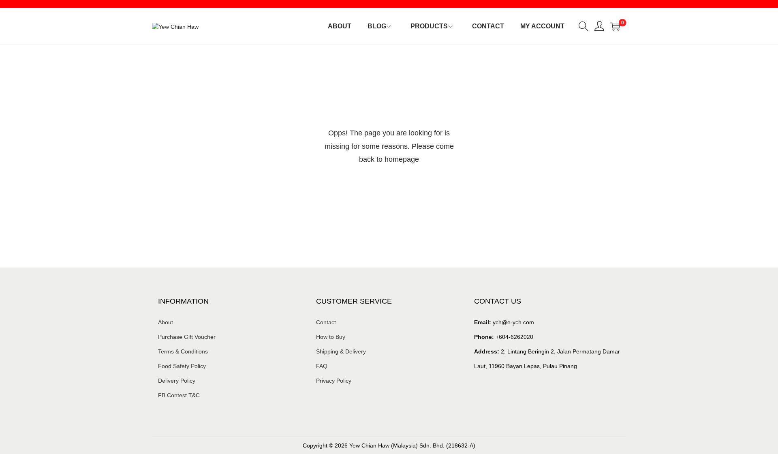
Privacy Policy (333, 380)
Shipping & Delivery (341, 351)
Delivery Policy (176, 380)
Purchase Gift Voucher (187, 337)
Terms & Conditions (183, 351)
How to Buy (330, 337)
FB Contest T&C (179, 395)
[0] (615, 26)
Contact (326, 322)
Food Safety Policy (182, 366)
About (165, 322)
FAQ (321, 366)
